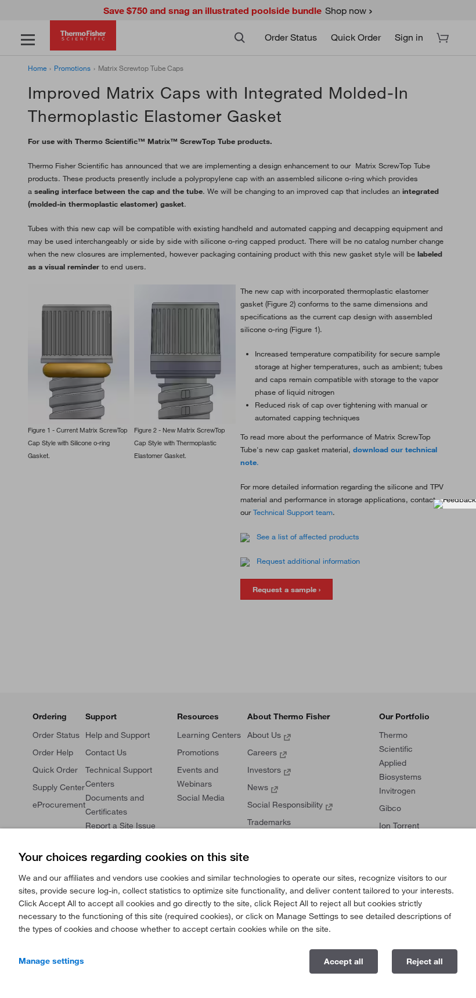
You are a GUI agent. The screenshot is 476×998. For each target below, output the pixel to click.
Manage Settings (51, 961)
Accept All (343, 961)
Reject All (424, 961)
